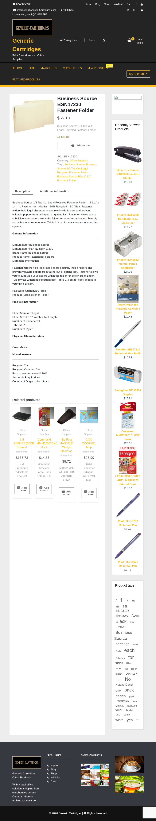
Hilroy (129, 663)
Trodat (129, 710)
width (119, 720)
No (128, 679)
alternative (121, 615)
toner (118, 710)
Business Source (74, 164)
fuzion (119, 663)
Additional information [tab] (54, 191)
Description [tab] (22, 191)
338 (117, 606)
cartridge (122, 644)
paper (132, 696)
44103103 (122, 610)
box (132, 621)
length (118, 674)
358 (125, 606)
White (127, 714)
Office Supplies (79, 160)
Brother (120, 627)
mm (118, 679)
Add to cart (83, 145)
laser (134, 669)
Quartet (119, 705)
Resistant (132, 705)
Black (121, 621)
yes (130, 720)
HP (118, 668)
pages (120, 696)
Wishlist (118, 4)
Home (88, 4)
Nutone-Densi (124, 684)
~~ (117, 725)
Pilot (135, 701)
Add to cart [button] (22, 489)
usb (117, 714)
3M (133, 601)
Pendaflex (122, 701)
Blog (97, 4)
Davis (118, 651)
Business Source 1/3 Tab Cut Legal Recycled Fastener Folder (77, 168)
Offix (118, 690)
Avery (135, 615)
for (131, 657)
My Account (137, 73)
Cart (129, 4)
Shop (107, 4)
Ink (126, 669)
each (129, 650)
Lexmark (131, 673)
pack (129, 690)
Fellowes (120, 658)
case (135, 644)
